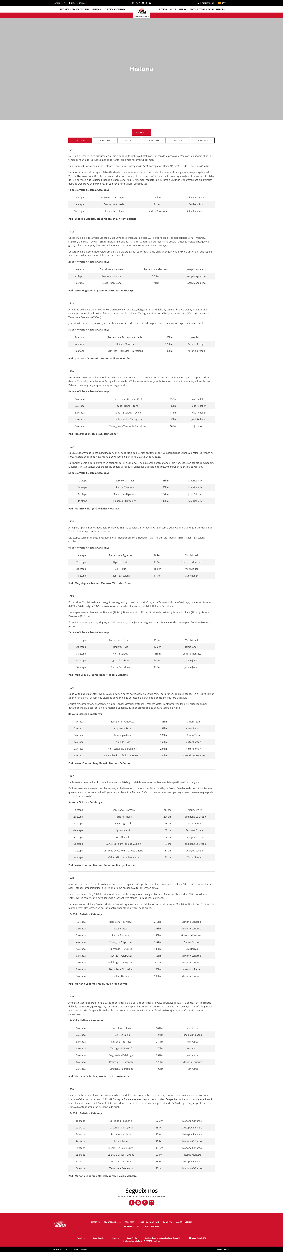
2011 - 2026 (203, 140)
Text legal (81, 1238)
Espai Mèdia (132, 1238)
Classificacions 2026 (115, 9)
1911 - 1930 (80, 140)
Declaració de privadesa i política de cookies (163, 1238)
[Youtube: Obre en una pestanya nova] (143, 3)
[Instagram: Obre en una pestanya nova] (133, 3)
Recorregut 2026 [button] (80, 9)
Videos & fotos (197, 9)
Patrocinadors (216, 9)
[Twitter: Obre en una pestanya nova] (137, 3)
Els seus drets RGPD (197, 1238)
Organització (98, 1238)
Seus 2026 (129, 1222)
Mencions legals (61, 1249)
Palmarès (140, 132)
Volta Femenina (178, 9)
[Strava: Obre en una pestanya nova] (146, 3)
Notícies (64, 9)
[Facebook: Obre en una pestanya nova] (140, 3)
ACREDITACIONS (208, 3)
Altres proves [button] (60, 3)
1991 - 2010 (178, 140)
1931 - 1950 (105, 140)
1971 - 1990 (154, 140)
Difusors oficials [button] (78, 3)
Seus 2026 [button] (96, 9)
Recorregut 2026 (112, 1222)
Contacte (115, 1238)
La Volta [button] (162, 9)
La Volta (167, 1222)
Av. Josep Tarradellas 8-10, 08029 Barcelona (141, 1241)
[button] (197, 3)
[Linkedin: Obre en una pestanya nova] (150, 3)
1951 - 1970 (129, 140)
